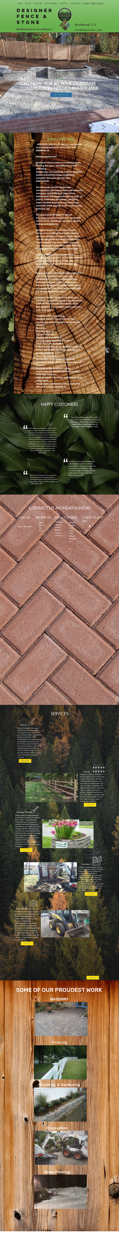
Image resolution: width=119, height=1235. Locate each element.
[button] (61, 95)
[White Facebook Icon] (89, 526)
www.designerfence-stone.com (53, 340)
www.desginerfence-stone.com (53, 147)
